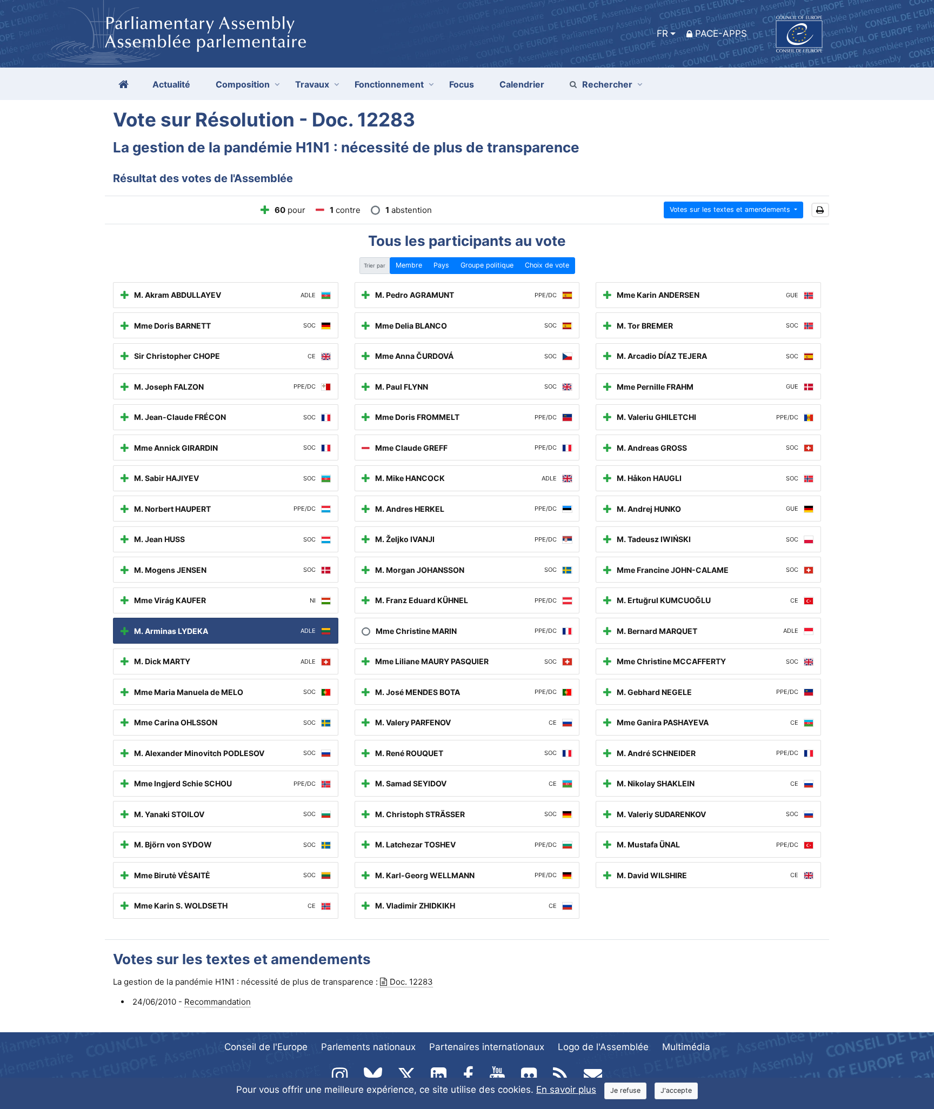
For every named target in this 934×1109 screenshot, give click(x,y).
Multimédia (686, 1046)
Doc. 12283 (411, 982)
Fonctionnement (389, 84)
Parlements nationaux (368, 1046)
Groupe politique (487, 265)
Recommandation (217, 1002)
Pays (441, 265)
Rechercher (607, 84)
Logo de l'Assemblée (603, 1046)
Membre (409, 265)
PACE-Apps (721, 33)
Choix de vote (547, 265)
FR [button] (662, 33)
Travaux (312, 84)
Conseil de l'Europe (266, 1046)
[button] (820, 210)
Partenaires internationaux (486, 1046)
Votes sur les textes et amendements (731, 209)
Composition (243, 84)
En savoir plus (566, 1089)
